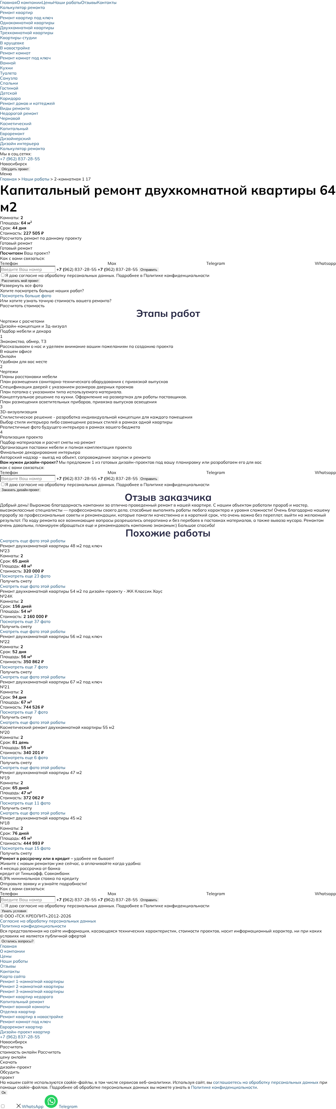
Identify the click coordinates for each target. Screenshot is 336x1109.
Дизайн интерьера (19, 143)
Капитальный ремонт (22, 1001)
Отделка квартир (17, 1011)
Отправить (148, 270)
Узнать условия (14, 911)
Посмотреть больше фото (25, 295)
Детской (8, 93)
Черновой (10, 118)
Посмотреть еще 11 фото (25, 803)
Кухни (6, 67)
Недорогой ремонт (19, 113)
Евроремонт (12, 133)
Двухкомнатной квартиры (27, 27)
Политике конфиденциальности (176, 275)
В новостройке (15, 47)
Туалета (8, 73)
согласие (28, 275)
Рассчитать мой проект (20, 281)
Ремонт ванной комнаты (25, 1006)
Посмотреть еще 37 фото (25, 621)
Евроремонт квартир (21, 1026)
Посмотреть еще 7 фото (24, 666)
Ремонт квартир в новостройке (31, 1016)
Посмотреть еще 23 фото (25, 576)
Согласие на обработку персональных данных (48, 921)
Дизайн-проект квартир (25, 1031)
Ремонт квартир (16, 12)
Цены (6, 956)
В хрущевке (12, 42)
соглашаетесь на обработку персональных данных (265, 1082)
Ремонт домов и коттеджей (27, 103)
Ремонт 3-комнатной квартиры (32, 991)
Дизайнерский (15, 138)
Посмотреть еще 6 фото (24, 757)
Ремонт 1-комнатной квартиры (32, 981)
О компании (12, 951)
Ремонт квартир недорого (26, 996)
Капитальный (14, 128)
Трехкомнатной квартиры (26, 32)
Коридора (10, 98)
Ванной (8, 62)
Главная (8, 179)
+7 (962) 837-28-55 (20, 158)
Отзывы (8, 966)
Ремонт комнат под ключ (25, 57)
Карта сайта (12, 976)
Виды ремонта (15, 108)
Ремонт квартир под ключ (26, 17)
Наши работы (35, 179)
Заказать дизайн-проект (20, 490)
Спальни (9, 83)
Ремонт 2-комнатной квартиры (32, 986)
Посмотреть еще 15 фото (25, 848)
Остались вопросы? (17, 941)
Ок (4, 1093)
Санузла (9, 78)
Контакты (10, 971)
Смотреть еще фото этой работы (32, 540)
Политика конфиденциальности (33, 926)
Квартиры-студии (18, 37)
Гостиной (9, 88)
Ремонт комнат (15, 52)
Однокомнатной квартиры (27, 22)
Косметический (16, 123)
